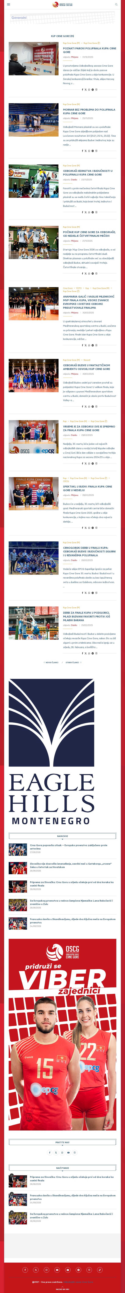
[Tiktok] (100, 1270)
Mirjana (74, 57)
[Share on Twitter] (86, 89)
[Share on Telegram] (93, 89)
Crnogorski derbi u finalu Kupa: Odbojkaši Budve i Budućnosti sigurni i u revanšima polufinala (89, 551)
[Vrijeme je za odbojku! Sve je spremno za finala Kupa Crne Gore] (34, 436)
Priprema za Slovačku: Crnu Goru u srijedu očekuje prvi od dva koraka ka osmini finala (72, 884)
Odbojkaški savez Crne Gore (78, 1282)
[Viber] (89, 1270)
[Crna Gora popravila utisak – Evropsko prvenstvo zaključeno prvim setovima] (18, 850)
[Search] (116, 4)
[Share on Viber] (96, 89)
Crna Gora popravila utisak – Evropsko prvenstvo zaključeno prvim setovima (68, 847)
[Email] (68, 1270)
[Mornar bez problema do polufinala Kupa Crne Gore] (34, 120)
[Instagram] (46, 1270)
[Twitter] (36, 1270)
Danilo (74, 179)
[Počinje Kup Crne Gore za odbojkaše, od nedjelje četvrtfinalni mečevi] (34, 242)
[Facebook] (25, 1270)
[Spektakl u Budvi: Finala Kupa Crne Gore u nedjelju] (34, 493)
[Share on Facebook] (82, 89)
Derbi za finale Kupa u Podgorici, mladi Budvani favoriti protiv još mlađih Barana (86, 616)
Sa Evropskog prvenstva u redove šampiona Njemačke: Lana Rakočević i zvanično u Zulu (71, 902)
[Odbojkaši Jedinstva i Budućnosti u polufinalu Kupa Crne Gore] (34, 181)
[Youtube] (57, 1270)
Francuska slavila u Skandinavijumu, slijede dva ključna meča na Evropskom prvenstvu (73, 921)
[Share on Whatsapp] (89, 89)
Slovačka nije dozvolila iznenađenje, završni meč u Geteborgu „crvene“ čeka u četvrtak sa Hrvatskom (70, 865)
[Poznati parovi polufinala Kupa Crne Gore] (34, 58)
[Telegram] (78, 1270)
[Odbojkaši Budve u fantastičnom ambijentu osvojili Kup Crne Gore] (34, 375)
